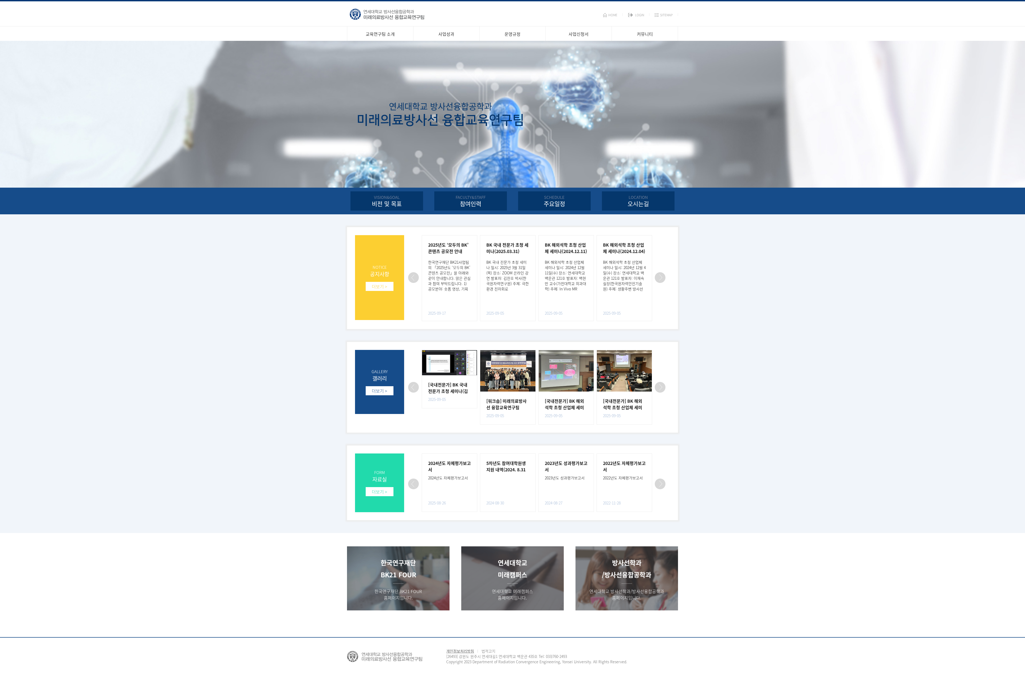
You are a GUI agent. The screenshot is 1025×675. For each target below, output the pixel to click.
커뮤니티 (645, 34)
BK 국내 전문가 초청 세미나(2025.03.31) (507, 248)
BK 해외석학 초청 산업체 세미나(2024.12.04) (624, 248)
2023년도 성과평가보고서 (565, 477)
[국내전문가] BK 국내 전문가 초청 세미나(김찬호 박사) (448, 391)
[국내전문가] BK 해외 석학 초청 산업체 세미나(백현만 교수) (564, 407)
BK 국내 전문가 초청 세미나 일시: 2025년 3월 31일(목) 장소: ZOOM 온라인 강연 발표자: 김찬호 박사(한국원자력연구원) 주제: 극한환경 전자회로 (507, 275)
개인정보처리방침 (460, 651)
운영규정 (512, 34)
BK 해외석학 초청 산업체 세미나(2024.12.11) (566, 248)
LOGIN (639, 15)
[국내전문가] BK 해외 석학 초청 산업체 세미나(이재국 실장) (622, 407)
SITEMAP (666, 15)
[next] (660, 277)
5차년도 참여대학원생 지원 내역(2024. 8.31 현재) (506, 469)
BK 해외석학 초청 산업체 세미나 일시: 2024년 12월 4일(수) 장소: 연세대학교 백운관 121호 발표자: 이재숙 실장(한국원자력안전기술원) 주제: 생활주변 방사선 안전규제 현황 (624, 278)
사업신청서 (579, 34)
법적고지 (488, 651)
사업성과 (446, 34)
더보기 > (379, 286)
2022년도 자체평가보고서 (623, 477)
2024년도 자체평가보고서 (448, 477)
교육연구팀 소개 (380, 34)
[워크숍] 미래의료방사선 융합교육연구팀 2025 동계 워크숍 (506, 407)
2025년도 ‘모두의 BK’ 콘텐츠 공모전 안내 (448, 248)
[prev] (413, 277)
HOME (612, 15)
